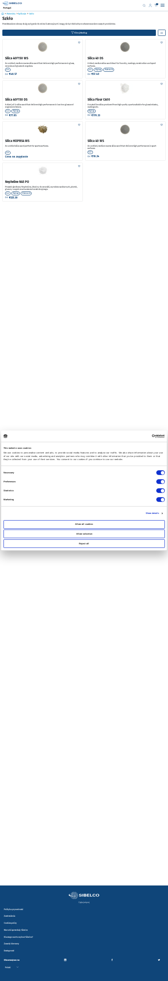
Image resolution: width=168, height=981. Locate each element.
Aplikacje (22, 13)
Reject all (84, 543)
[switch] (160, 482)
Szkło (31, 13)
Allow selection (84, 534)
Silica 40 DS (95, 58)
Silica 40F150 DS (16, 99)
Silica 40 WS (96, 141)
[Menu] (162, 5)
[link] (150, 5)
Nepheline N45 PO (17, 182)
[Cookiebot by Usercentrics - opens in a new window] (152, 436)
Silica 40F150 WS (16, 58)
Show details (152, 513)
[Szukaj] (144, 5)
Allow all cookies (84, 524)
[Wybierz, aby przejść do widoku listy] (162, 33)
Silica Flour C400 (99, 99)
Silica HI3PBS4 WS (17, 141)
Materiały (11, 13)
